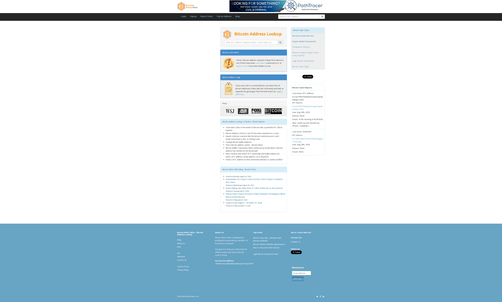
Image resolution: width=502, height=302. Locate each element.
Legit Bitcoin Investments (303, 61)
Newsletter (298, 267)
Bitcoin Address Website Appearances (269, 244)
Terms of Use (183, 266)
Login (183, 16)
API (178, 253)
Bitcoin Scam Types (300, 66)
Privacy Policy (183, 270)
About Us (181, 243)
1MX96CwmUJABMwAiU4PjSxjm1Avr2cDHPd (234, 263)
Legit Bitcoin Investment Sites (265, 254)
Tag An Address (224, 16)
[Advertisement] (196, 152)
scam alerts (260, 63)
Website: (295, 116)
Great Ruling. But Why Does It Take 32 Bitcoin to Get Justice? (254, 188)
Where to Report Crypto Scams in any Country (305, 54)
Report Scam (207, 16)
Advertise (181, 256)
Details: (295, 119)
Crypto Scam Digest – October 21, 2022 (244, 203)
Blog (237, 16)
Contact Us (182, 260)
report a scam (242, 66)
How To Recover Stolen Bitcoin (266, 247)
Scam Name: (297, 93)
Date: (294, 112)
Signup (193, 16)
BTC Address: (297, 103)
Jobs (179, 246)
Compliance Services (301, 47)
